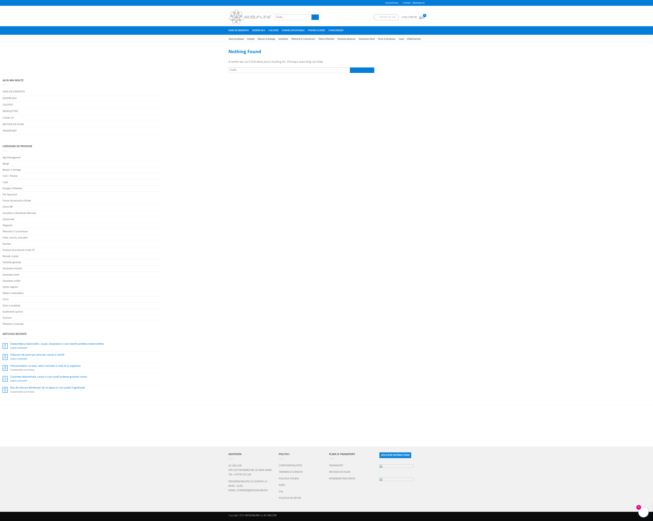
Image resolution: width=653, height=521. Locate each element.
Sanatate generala (346, 39)
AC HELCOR (234, 466)
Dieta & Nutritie (326, 39)
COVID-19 (8, 118)
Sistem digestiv (10, 287)
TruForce (7, 318)
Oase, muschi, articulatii (15, 237)
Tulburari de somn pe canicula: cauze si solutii (37, 354)
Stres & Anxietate (386, 39)
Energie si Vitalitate (12, 188)
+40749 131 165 (387, 17)
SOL (281, 491)
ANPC (282, 485)
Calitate (274, 30)
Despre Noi (258, 30)
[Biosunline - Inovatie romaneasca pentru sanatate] (249, 15)
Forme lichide (316, 30)
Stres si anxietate (11, 305)
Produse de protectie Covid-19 (19, 250)
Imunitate (283, 39)
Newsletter (10, 111)
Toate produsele (236, 39)
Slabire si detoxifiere (13, 293)
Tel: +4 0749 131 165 (239, 474)
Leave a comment (18, 348)
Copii (401, 39)
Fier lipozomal (10, 194)
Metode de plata (13, 124)
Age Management (12, 157)
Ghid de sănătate (238, 30)
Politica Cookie (289, 478)
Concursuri (335, 30)
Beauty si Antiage (12, 170)
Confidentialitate (290, 465)
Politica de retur (290, 498)
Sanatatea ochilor (12, 281)
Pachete (7, 244)
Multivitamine (414, 39)
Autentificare (391, 2)
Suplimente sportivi (13, 311)
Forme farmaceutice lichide (17, 200)
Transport (10, 131)
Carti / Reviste (10, 176)
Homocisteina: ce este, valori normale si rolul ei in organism (45, 365)
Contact (407, 3)
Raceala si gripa (11, 256)
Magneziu (8, 225)
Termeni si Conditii (291, 472)
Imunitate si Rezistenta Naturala (19, 213)
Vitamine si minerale (13, 324)
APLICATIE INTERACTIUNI (395, 455)
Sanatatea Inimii (367, 39)
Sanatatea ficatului (12, 268)
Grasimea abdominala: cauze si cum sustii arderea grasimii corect (48, 376)
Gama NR (8, 207)
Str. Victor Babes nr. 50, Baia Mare (250, 470)
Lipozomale (8, 219)
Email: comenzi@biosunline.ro (248, 490)
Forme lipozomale (293, 30)
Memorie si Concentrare (15, 231)
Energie (251, 39)
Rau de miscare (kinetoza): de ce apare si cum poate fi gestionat (47, 387)
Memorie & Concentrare (303, 39)
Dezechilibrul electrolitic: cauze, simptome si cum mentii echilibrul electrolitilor (57, 344)
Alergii (6, 163)
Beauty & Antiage (266, 39)
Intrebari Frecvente (342, 478)
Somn (6, 299)
